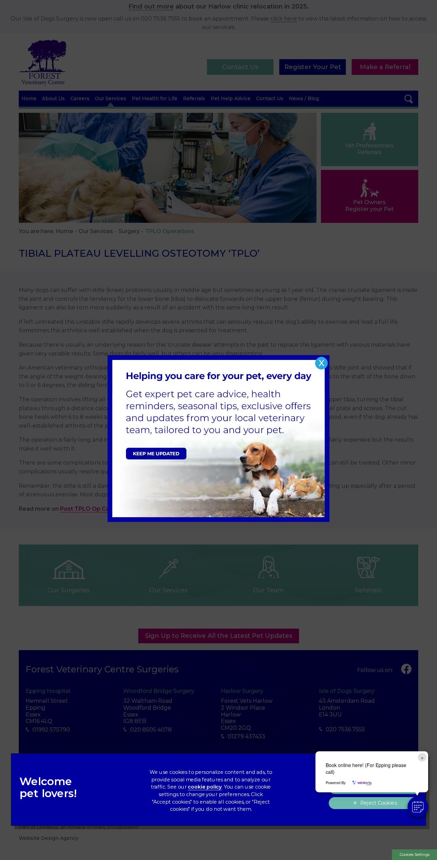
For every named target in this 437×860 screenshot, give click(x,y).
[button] (418, 806)
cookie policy (205, 787)
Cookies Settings (414, 854)
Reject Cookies (378, 803)
